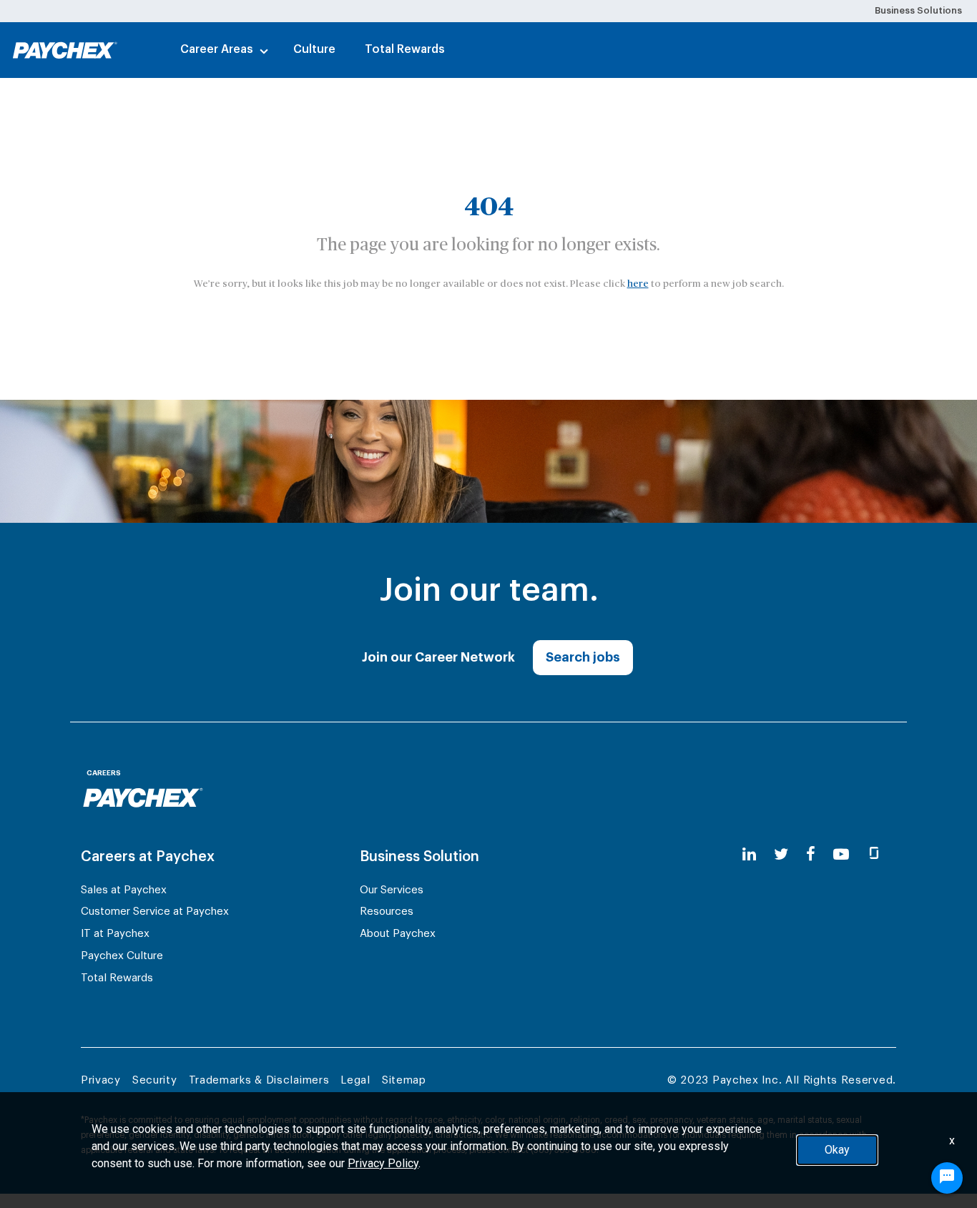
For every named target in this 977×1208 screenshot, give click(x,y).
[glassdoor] (874, 855)
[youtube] (841, 855)
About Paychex (398, 933)
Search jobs (583, 657)
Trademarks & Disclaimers (259, 1080)
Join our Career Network (438, 657)
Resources (386, 911)
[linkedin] (749, 855)
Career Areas (216, 49)
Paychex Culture (122, 956)
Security (154, 1080)
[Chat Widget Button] (947, 1178)
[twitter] (781, 855)
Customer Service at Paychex (155, 911)
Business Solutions (918, 10)
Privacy (101, 1080)
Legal (355, 1080)
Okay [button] (837, 1150)
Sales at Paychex (124, 890)
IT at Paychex (115, 933)
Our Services (391, 890)
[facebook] (810, 855)
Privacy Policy (383, 1163)
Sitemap (404, 1080)
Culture (314, 49)
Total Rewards (405, 49)
